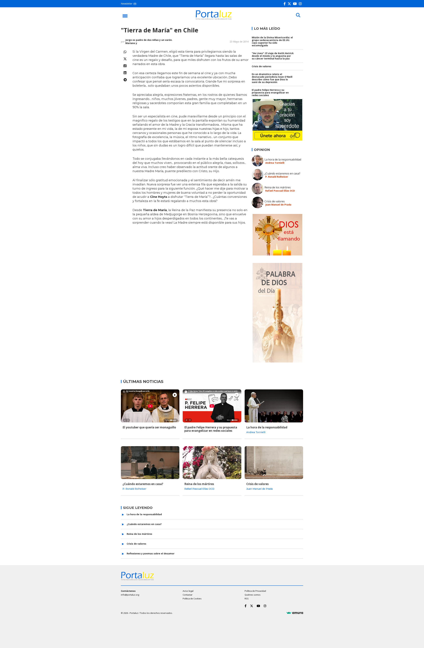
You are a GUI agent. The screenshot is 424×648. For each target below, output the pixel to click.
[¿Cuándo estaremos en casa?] (150, 462)
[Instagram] (301, 3)
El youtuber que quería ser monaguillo (149, 427)
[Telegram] (125, 80)
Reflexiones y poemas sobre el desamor (150, 553)
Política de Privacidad (255, 590)
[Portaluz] (213, 19)
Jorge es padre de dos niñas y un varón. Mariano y (148, 41)
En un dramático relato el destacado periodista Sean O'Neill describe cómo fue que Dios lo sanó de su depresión (272, 78)
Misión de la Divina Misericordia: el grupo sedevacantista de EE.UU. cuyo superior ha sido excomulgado (272, 41)
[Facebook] (285, 3)
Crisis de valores (261, 66)
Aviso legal (188, 590)
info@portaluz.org (130, 594)
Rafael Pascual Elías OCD (280, 190)
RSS (247, 598)
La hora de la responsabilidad (283, 159)
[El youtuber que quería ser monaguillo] (150, 405)
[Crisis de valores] (274, 462)
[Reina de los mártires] (212, 462)
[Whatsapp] (125, 52)
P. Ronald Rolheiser (276, 176)
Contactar (187, 594)
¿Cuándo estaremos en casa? (282, 173)
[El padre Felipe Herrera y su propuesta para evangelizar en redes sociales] (212, 405)
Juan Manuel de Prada (278, 204)
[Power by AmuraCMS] (295, 613)
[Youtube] (295, 3)
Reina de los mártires (278, 187)
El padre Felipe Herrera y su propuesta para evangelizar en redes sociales (270, 92)
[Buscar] (298, 15)
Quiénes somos (253, 594)
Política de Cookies (192, 598)
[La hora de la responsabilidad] (274, 405)
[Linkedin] (125, 73)
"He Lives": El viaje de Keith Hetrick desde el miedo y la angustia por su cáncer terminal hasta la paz (273, 56)
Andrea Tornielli (274, 162)
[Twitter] (290, 3)
